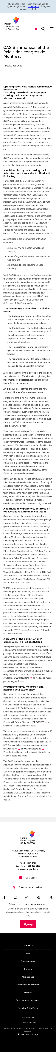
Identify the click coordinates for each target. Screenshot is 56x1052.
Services (28, 992)
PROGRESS (38, 722)
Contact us (31, 878)
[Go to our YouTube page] (39, 897)
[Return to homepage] (11, 23)
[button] (43, 29)
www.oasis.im (22, 678)
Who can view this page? (28, 1000)
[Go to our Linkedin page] (26, 897)
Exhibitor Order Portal (28, 1008)
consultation (33, 6)
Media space (28, 977)
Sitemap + (28, 945)
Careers (28, 969)
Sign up (28, 924)
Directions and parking (31, 887)
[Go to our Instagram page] (15, 897)
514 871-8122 (30, 863)
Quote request (28, 961)
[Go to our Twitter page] (51, 897)
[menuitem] (28, 878)
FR (35, 29)
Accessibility (28, 1017)
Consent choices (28, 1022)
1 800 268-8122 (33, 866)
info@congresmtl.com (28, 869)
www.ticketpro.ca (32, 748)
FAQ (28, 953)
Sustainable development (28, 985)
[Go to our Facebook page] (4, 897)
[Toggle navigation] (51, 29)
